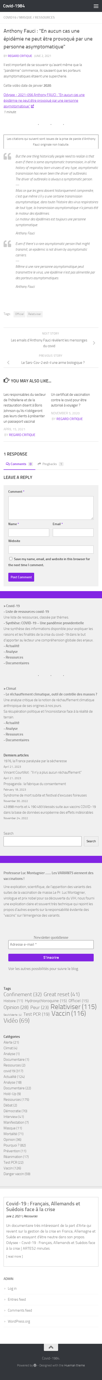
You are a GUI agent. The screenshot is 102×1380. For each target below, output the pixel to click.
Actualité (12, 646)
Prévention (12, 1151)
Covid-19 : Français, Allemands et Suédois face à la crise (43, 1206)
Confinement (23, 994)
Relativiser (34, 314)
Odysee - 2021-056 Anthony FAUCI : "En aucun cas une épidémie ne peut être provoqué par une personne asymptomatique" (44, 100)
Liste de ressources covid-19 (27, 611)
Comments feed (20, 1310)
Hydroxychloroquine (46, 1000)
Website (14, 541)
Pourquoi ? (11, 1145)
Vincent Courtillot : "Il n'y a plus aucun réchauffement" (43, 772)
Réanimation (13, 1157)
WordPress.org (19, 1321)
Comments (21, 464)
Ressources (45, 17)
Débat (8, 1105)
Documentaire (14, 1059)
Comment (16, 492)
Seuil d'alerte (13, 1014)
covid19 (10, 17)
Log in (12, 1288)
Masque (25, 17)
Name (13, 524)
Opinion (16, 1007)
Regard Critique (20, 56)
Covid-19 (13, 606)
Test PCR (36, 1014)
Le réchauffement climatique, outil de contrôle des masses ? (51, 694)
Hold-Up (10, 1094)
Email (58, 524)
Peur (39, 1007)
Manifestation (14, 1122)
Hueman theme (74, 1365)
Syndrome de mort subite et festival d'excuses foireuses (45, 795)
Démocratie (12, 1111)
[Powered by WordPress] (35, 1365)
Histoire (13, 1001)
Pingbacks (52, 464)
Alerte (8, 1042)
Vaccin (68, 1013)
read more (14, 1256)
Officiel (19, 314)
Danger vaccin (14, 1174)
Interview (11, 1117)
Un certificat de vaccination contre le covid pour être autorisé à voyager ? (70, 399)
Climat (11, 688)
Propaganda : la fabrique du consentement (35, 784)
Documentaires (17, 663)
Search (9, 833)
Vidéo (17, 1021)
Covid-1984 (14, 6)
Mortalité (10, 1134)
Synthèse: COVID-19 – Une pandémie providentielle (45, 623)
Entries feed (17, 1299)
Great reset (62, 994)
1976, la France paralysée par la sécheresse (35, 761)
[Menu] (96, 6)
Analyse (12, 651)
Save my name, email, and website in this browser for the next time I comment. (49, 562)
